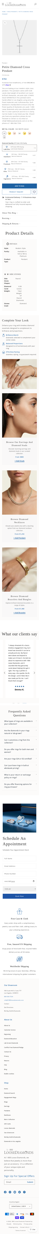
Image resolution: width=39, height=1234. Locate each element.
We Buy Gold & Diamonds (12, 1137)
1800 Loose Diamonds (18, 1221)
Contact (6, 1004)
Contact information (26, 1227)
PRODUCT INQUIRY (16, 192)
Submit (30, 1182)
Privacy (6, 1056)
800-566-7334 (8, 996)
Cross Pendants (12, 11)
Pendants (7, 1111)
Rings (6, 1102)
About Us (7, 1025)
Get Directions (8, 1007)
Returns (6, 1061)
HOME (4, 11)
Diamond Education (10, 1039)
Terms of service (20, 1230)
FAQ (5, 1065)
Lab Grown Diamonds (11, 1043)
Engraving (7, 1034)
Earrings (7, 1106)
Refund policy (17, 1224)
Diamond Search (9, 1093)
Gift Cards (7, 1124)
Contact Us (7, 1052)
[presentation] (4, 673)
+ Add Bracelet (19, 613)
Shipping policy (13, 1227)
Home (6, 1089)
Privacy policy (28, 1224)
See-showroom (9, 1133)
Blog (5, 1069)
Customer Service (10, 1030)
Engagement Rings (10, 1097)
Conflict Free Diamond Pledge (14, 1047)
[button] (3, 4)
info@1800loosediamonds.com (14, 1000)
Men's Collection (9, 1119)
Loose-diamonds (9, 1128)
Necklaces (7, 1115)
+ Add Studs (19, 461)
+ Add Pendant (20, 538)
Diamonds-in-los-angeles (12, 1141)
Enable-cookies (9, 1074)
